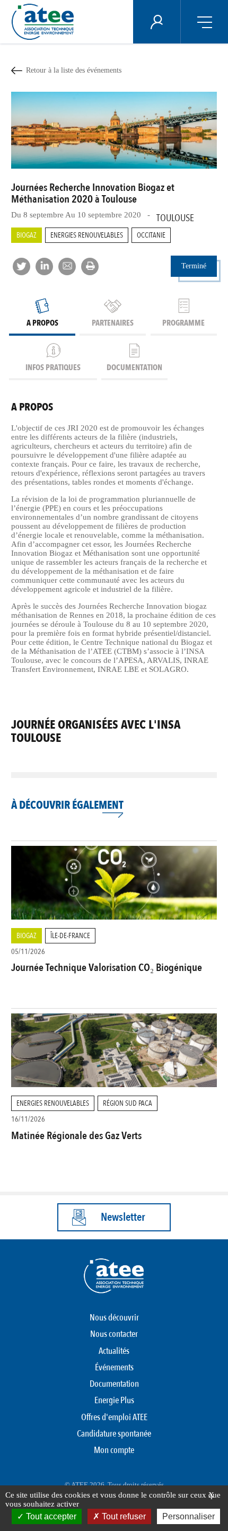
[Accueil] (46, 22)
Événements (114, 1367)
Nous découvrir (114, 1317)
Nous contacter (114, 1334)
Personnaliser (188, 1516)
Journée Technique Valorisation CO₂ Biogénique (106, 967)
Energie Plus (114, 1400)
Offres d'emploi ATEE (114, 1417)
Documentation (114, 1384)
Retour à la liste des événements (73, 70)
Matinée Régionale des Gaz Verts (76, 1135)
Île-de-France (70, 936)
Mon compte (114, 1450)
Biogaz (26, 235)
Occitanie (151, 235)
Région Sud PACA (127, 1103)
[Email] (67, 266)
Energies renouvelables (86, 235)
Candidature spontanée (114, 1434)
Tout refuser (123, 1516)
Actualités (114, 1351)
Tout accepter (50, 1516)
